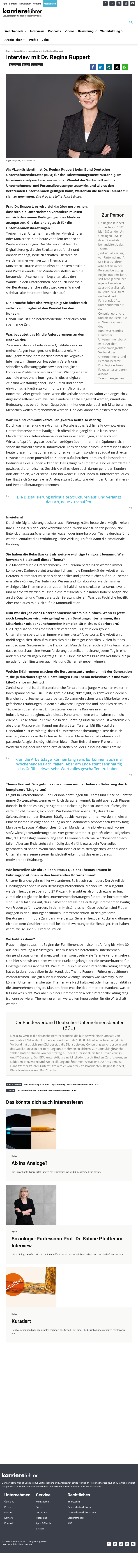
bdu (25, 1084)
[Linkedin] (112, 3)
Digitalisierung (58, 1084)
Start (8, 50)
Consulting (19, 50)
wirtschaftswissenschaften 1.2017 (83, 1084)
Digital (26, 65)
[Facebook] (105, 3)
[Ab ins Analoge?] (31, 1129)
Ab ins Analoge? (29, 1163)
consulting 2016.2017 (39, 1084)
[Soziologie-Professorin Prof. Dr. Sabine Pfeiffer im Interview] (31, 1205)
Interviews (37, 65)
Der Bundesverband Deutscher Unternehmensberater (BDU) (46, 1090)
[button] (131, 22)
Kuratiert (21, 1321)
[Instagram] (125, 3)
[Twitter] (119, 3)
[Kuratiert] (31, 1287)
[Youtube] (132, 3)
